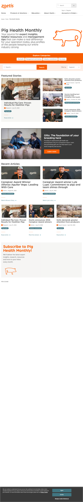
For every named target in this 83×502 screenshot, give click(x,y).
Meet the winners (34, 235)
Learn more (51, 151)
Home (3, 13)
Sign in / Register (66, 10)
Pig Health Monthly (15, 19)
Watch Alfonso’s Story (7, 200)
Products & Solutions (18, 13)
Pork (7, 19)
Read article (7, 118)
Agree (61, 490)
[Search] (73, 5)
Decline (62, 494)
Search (41, 67)
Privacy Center (44, 492)
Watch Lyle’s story (48, 200)
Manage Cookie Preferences (62, 498)
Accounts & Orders (69, 13)
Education (36, 13)
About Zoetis (49, 13)
